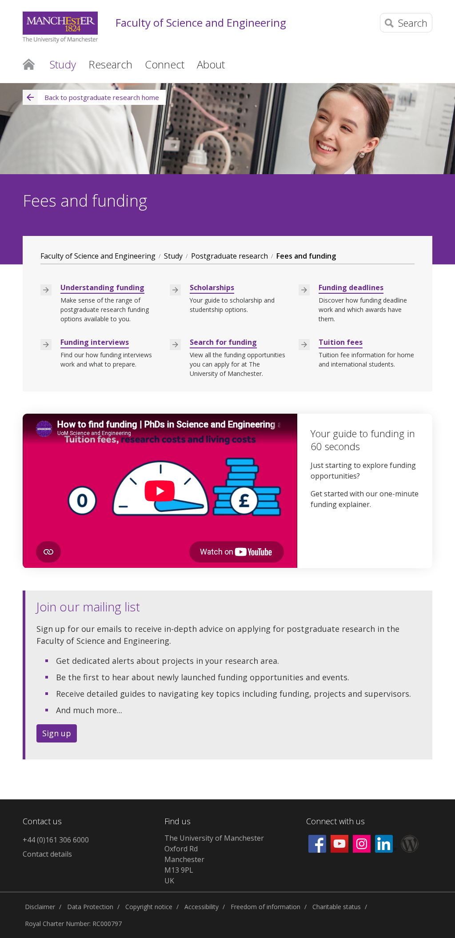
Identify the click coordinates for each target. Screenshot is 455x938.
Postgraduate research (229, 256)
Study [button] (63, 64)
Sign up (56, 733)
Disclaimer (40, 906)
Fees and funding (306, 256)
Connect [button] (164, 64)
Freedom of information (265, 906)
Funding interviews (94, 342)
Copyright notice (148, 906)
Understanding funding (102, 287)
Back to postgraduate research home (101, 97)
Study (173, 256)
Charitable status (336, 906)
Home (29, 63)
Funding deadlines (351, 287)
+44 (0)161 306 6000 (56, 840)
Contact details (47, 854)
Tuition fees (341, 342)
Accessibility (201, 906)
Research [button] (110, 64)
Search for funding (223, 342)
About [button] (211, 64)
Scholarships (212, 287)
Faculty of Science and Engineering (201, 22)
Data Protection (90, 906)
